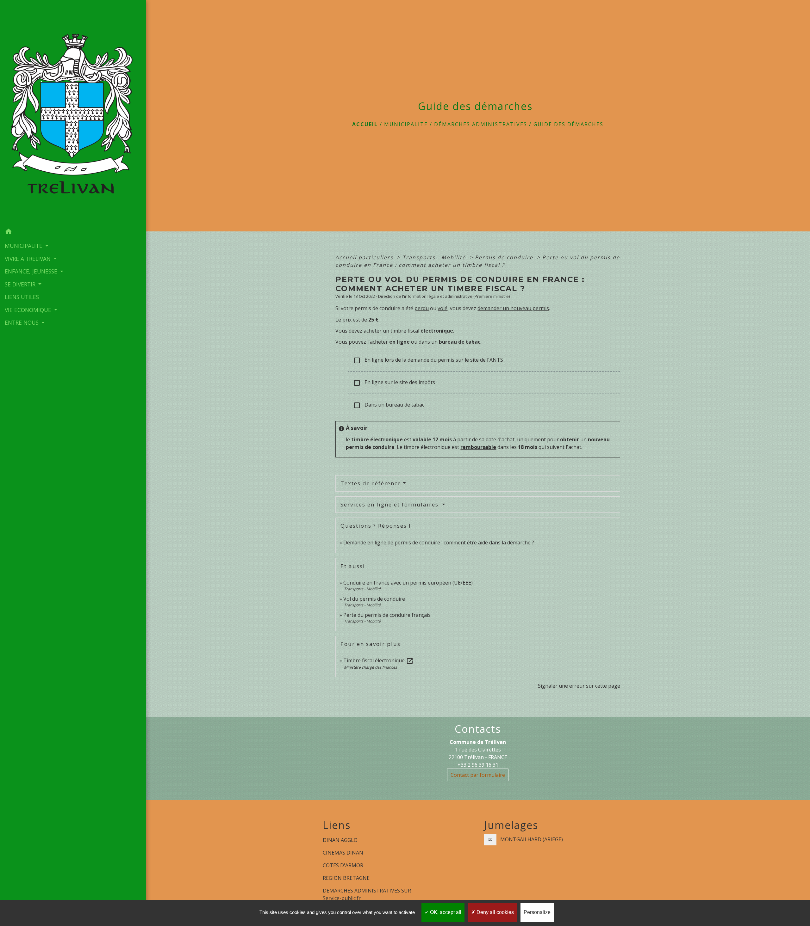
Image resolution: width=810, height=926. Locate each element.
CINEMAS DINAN (343, 852)
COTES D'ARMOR (343, 865)
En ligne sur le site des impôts (394, 383)
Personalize (537, 912)
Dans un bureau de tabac (388, 405)
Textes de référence (370, 483)
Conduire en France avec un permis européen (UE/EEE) (408, 582)
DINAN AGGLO (340, 840)
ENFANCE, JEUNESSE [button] (32, 271)
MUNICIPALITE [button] (24, 245)
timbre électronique (377, 439)
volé (442, 308)
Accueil (365, 124)
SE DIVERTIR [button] (21, 284)
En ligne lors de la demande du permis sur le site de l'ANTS (428, 360)
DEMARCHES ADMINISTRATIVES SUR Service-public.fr (367, 894)
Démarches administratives (480, 124)
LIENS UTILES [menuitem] (22, 297)
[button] (73, 232)
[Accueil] (73, 113)
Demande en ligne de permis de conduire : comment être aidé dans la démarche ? (438, 542)
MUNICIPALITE (406, 124)
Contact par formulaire (478, 774)
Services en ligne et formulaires (390, 504)
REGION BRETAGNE (346, 877)
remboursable (478, 447)
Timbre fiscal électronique (378, 660)
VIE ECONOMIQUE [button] (29, 310)
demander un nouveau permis (513, 308)
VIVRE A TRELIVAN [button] (28, 258)
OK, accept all (445, 912)
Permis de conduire (505, 257)
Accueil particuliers (365, 257)
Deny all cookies (494, 912)
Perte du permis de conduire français (387, 614)
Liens (337, 825)
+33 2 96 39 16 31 (478, 764)
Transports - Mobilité (435, 257)
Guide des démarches (568, 124)
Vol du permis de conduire (374, 598)
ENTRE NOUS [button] (22, 322)
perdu (421, 308)
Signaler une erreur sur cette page (579, 685)
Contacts (478, 729)
